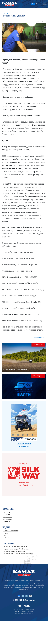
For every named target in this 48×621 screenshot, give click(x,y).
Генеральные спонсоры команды (15, 546)
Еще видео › (37, 376)
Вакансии (6, 521)
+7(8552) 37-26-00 (27, 609)
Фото (5, 535)
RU (33, 4)
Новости (5, 13)
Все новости (39, 337)
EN (37, 4)
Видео (5, 533)
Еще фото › (38, 344)
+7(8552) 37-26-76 (26, 611)
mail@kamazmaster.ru (26, 614)
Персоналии (7, 517)
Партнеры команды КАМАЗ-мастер (16, 549)
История (6, 512)
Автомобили (8, 519)
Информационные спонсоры (14, 551)
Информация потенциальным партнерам (18, 553)
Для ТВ (6, 537)
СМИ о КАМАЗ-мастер (11, 530)
